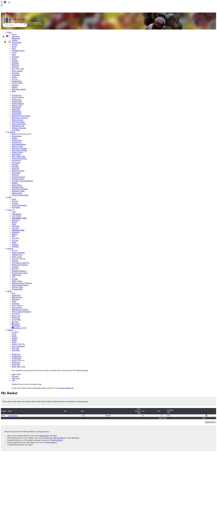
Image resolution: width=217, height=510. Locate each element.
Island (15, 222)
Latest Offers (17, 101)
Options (10, 330)
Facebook (16, 324)
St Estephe (16, 163)
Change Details (64, 388)
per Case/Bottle (18, 346)
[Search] (9, 42)
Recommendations (19, 144)
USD (15, 342)
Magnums (16, 110)
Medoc (15, 183)
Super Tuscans (18, 120)
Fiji (14, 236)
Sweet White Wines (20, 158)
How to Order (18, 146)
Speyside (16, 226)
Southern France (19, 51)
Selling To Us (18, 255)
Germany (16, 57)
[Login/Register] (5, 42)
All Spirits (16, 207)
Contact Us (6, 460)
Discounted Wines (19, 124)
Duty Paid (16, 364)
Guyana (15, 240)
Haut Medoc (17, 185)
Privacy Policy (18, 287)
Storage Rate (44, 436)
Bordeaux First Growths (21, 116)
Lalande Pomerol (19, 177)
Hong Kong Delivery (20, 265)
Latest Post (17, 295)
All (14, 380)
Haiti (14, 242)
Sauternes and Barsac (20, 189)
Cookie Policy (18, 289)
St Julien (16, 167)
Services (10, 248)
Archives (16, 303)
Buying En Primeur (20, 148)
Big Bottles (17, 108)
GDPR (15, 279)
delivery (59, 440)
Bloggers (16, 299)
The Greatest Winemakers (22, 312)
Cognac (15, 203)
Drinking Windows (19, 271)
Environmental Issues (20, 285)
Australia (16, 73)
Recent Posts (17, 297)
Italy (14, 55)
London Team (7, 464)
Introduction (17, 136)
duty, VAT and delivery (57, 438)
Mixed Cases (17, 106)
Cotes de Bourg (18, 179)
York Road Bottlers (20, 205)
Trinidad (16, 246)
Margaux (16, 169)
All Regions (17, 95)
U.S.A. (15, 79)
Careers (5, 479)
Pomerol (16, 175)
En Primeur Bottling (20, 150)
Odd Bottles (17, 114)
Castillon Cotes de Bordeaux (23, 181)
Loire (15, 46)
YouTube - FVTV (20, 328)
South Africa (17, 81)
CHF (14, 334)
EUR (15, 336)
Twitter (16, 322)
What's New (17, 99)
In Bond (16, 362)
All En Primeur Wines (20, 195)
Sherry (15, 87)
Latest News (17, 142)
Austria (15, 61)
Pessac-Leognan (18, 171)
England (16, 63)
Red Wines (17, 154)
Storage (15, 261)
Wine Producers (18, 103)
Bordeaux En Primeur (20, 310)
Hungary (16, 65)
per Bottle (16, 350)
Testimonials (7, 474)
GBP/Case (16, 354)
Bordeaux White (19, 191)
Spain (15, 59)
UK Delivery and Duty (21, 263)
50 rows (16, 378)
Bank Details (7, 462)
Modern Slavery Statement (22, 283)
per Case (16, 348)
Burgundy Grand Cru (20, 118)
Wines (15, 138)
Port (14, 91)
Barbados (16, 232)
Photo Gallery (18, 152)
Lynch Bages (12, 416)
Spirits (9, 197)
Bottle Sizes (17, 275)
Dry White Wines (19, 156)
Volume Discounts (19, 128)
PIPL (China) (17, 281)
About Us (6, 472)
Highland (16, 220)
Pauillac (15, 165)
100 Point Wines (19, 122)
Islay (14, 224)
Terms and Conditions (9, 477)
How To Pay (17, 257)
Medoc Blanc (17, 193)
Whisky (15, 201)
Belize (15, 234)
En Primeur (11, 132)
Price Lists (16, 316)
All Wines (16, 130)
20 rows (16, 376)
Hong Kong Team (8, 491)
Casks (11, 210)
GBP (14, 338)
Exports (15, 267)
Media (9, 291)
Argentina (16, 75)
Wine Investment (19, 253)
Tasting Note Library (20, 273)
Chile (15, 77)
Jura (14, 49)
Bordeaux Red (18, 187)
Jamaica (15, 244)
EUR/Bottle (17, 356)
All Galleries (17, 307)
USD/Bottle (17, 358)
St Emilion (16, 173)
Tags (14, 301)
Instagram (16, 326)
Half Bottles (17, 112)
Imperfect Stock (18, 126)
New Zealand (17, 71)
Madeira (16, 85)
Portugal (16, 67)
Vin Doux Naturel (19, 89)
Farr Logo (16, 318)
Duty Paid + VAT (19, 367)
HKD (15, 340)
